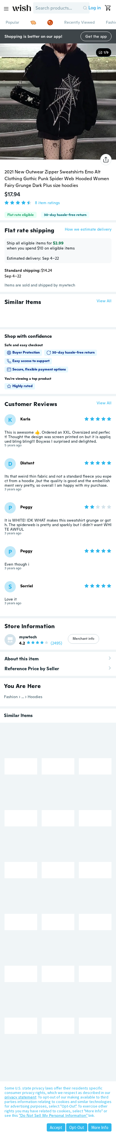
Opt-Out (76, 1127)
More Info (99, 1127)
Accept (56, 1127)
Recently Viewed (79, 22)
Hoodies (35, 696)
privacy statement (20, 1097)
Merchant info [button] (83, 638)
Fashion (11, 696)
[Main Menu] (6, 9)
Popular (12, 22)
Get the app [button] (96, 36)
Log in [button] (94, 8)
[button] (85, 8)
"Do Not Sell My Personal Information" (53, 1115)
